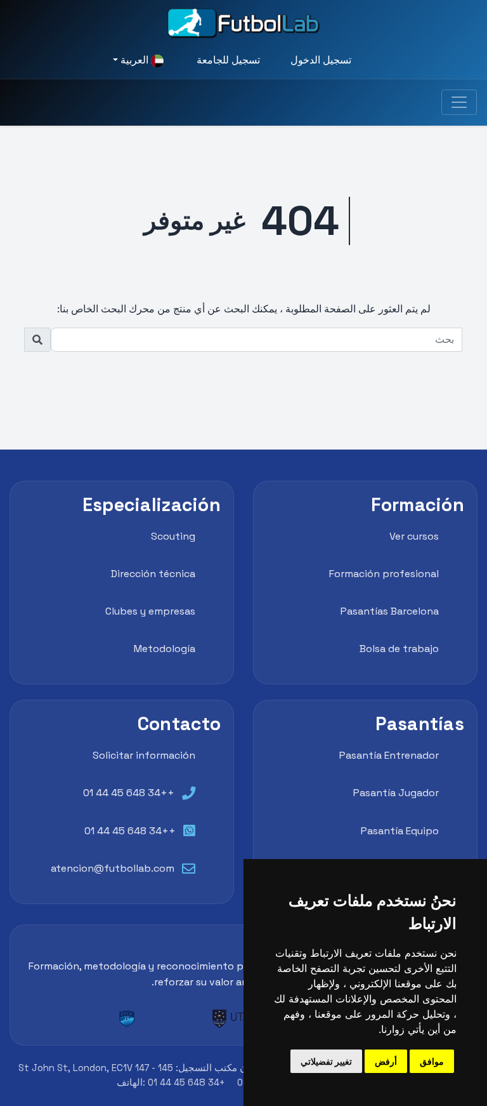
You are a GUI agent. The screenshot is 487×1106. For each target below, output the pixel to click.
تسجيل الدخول (320, 60)
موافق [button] (432, 1061)
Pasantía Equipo (400, 830)
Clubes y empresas (150, 611)
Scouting (173, 536)
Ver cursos (414, 536)
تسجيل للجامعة (228, 60)
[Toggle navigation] (459, 102)
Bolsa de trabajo (399, 648)
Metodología (164, 648)
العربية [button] (134, 60)
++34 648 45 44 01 (128, 792)
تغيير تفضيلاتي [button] (326, 1061)
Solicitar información (144, 755)
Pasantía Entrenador (389, 755)
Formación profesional (384, 573)
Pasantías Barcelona (390, 611)
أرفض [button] (386, 1061)
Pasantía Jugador (396, 792)
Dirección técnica (153, 573)
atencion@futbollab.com (112, 868)
